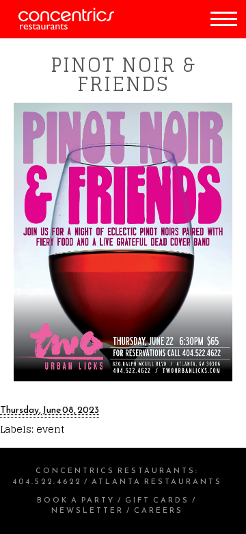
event (50, 428)
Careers (158, 510)
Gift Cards (157, 499)
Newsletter (87, 510)
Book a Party (76, 499)
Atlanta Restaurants (157, 481)
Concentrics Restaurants (115, 470)
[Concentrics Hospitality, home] (57, 26)
